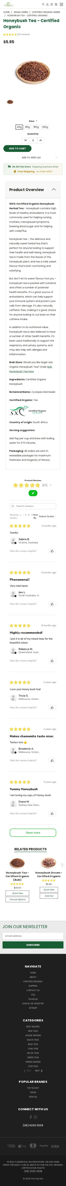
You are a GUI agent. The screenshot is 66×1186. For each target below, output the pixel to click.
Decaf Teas (33, 1053)
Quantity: (33, 133)
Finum (33, 1092)
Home (33, 972)
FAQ (33, 994)
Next (62, 865)
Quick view (17, 893)
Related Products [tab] (30, 849)
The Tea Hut (33, 1087)
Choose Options (17, 899)
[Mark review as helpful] (52, 551)
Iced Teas (33, 1066)
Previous (4, 865)
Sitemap (33, 1007)
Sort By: (36, 516)
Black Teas (33, 1039)
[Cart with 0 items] (56, 4)
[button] (51, 485)
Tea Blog (33, 999)
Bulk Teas (33, 1044)
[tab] (33, 190)
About (33, 977)
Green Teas (33, 1057)
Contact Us (33, 990)
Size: (33, 121)
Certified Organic (33, 981)
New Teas (33, 1031)
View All (33, 1096)
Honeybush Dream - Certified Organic (48, 874)
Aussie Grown (33, 1035)
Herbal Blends (33, 1061)
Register (39, 1003)
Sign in (26, 1003)
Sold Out (49, 895)
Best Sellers (33, 1026)
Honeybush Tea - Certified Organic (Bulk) (17, 876)
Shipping (33, 985)
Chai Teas (33, 1048)
